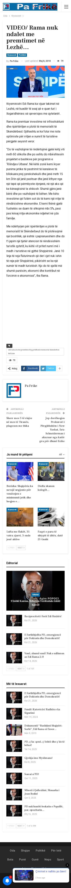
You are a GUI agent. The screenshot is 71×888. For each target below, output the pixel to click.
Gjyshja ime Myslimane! (38, 758)
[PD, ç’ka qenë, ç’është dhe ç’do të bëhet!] (14, 746)
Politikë (22, 55)
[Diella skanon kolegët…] (51, 471)
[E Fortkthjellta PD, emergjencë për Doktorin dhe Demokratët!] (14, 639)
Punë (22, 859)
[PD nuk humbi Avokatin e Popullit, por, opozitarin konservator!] (14, 811)
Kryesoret (11, 55)
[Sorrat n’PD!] (14, 778)
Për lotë (56, 850)
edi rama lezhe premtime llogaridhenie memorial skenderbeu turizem (33, 352)
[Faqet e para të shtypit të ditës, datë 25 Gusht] (51, 517)
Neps (47, 859)
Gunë (35, 859)
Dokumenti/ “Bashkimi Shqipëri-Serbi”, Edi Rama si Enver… (43, 727)
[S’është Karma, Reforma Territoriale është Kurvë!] (35, 591)
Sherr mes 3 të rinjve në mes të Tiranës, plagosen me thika (19, 422)
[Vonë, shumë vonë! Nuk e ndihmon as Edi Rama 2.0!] (14, 658)
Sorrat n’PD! (31, 774)
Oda (12, 850)
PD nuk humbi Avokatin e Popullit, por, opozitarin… (43, 808)
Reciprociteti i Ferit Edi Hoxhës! (43, 616)
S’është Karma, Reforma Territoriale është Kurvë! (35, 603)
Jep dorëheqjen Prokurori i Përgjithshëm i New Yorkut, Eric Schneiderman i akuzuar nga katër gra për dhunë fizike (52, 429)
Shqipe (25, 850)
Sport (60, 859)
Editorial (35, 595)
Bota (10, 859)
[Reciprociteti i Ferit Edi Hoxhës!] (14, 620)
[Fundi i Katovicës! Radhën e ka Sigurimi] (14, 714)
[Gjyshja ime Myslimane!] (14, 762)
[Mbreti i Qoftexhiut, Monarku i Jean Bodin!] (14, 794)
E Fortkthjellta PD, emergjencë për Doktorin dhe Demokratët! (42, 636)
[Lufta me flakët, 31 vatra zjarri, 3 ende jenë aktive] (20, 517)
